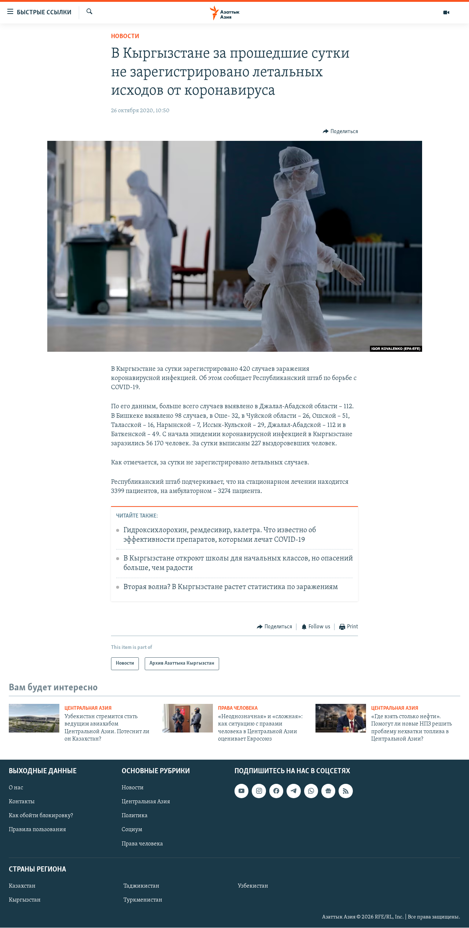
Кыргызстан (25, 900)
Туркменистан (142, 900)
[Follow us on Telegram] (293, 791)
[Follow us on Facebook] (276, 791)
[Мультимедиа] (446, 12)
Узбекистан (253, 886)
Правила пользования (37, 830)
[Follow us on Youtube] (241, 791)
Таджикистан (141, 886)
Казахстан (22, 886)
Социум (132, 830)
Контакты (21, 802)
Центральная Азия (88, 708)
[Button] (340, 131)
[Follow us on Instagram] (259, 791)
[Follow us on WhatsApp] (311, 791)
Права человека (238, 708)
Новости (125, 36)
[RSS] (345, 791)
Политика (135, 816)
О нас (16, 788)
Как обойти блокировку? (41, 816)
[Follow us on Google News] (328, 791)
